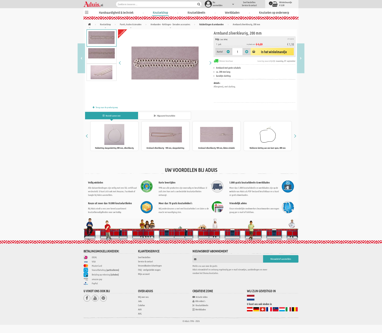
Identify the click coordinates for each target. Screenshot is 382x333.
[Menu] (87, 12)
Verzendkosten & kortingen (150, 265)
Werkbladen (232, 12)
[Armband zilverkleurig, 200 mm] (165, 62)
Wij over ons (143, 296)
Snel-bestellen (249, 2)
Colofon (141, 305)
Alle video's (200, 301)
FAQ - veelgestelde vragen (149, 269)
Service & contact (249, 5)
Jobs (140, 301)
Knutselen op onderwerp (274, 12)
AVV (140, 309)
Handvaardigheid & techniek (116, 12)
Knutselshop (160, 12)
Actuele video (201, 296)
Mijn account (144, 273)
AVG (140, 313)
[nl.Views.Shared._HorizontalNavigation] (89, 25)
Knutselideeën (196, 12)
